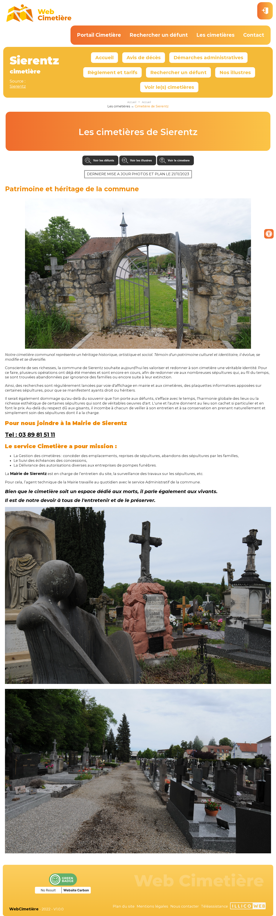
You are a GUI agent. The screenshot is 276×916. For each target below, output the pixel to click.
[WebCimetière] (39, 21)
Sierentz (18, 86)
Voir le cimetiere (179, 160)
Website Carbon (76, 890)
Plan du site (124, 906)
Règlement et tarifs (112, 72)
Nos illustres (235, 72)
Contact (253, 35)
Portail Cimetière (99, 35)
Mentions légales (152, 906)
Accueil (104, 57)
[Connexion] (265, 10)
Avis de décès (144, 57)
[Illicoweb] (248, 906)
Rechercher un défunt (159, 35)
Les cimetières (215, 35)
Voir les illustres (141, 160)
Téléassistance (214, 906)
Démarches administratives (208, 57)
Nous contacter (184, 906)
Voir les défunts (103, 160)
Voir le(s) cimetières (169, 87)
